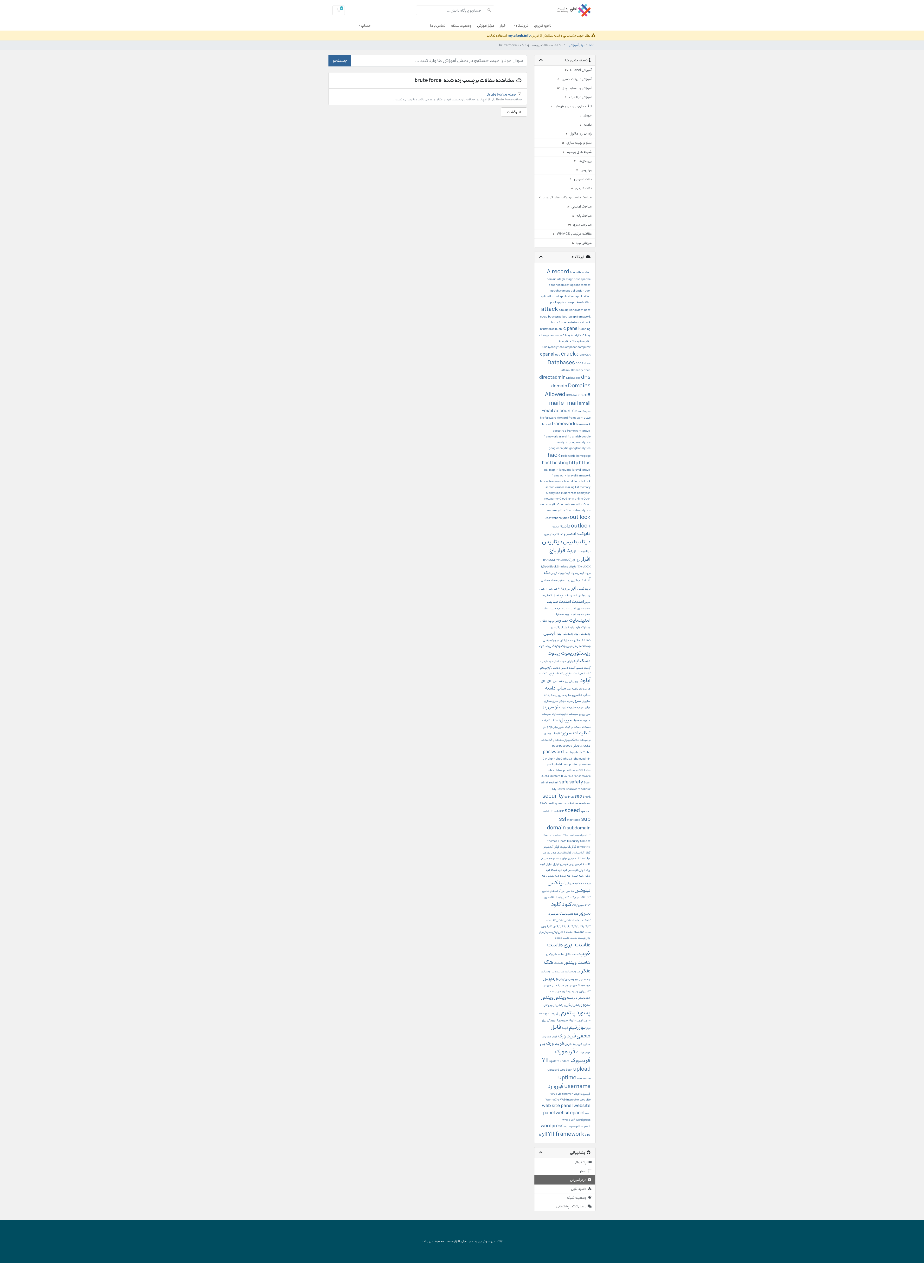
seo (578, 796)
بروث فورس (583, 573)
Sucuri (548, 835)
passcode (565, 745)
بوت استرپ (564, 580)
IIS (546, 469)
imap (551, 469)
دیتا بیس (572, 542)
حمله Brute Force (457, 96)
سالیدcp (549, 695)
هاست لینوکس (555, 954)
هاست (573, 938)
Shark (586, 796)
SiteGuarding (548, 803)
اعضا (592, 45)
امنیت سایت (558, 601)
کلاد (588, 897)
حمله (554, 580)
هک (548, 962)
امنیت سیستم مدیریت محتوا (573, 614)
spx (583, 811)
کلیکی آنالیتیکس (563, 926)
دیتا (586, 542)
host (547, 463)
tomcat (582, 846)
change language (550, 335)
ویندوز (560, 997)
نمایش (547, 932)
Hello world (568, 455)
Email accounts (558, 411)
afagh (561, 279)
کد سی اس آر (566, 890)
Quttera (555, 776)
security (553, 796)
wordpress (552, 1126)
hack (554, 455)
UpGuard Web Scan (559, 1069)
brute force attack (578, 322)
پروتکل (548, 1005)
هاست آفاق (571, 954)
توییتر (568, 739)
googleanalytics (579, 448)
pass (555, 745)
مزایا (587, 858)
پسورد (583, 1013)
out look (580, 517)
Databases (561, 363)
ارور (569, 588)
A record (558, 272)
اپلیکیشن (557, 627)
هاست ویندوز (577, 962)
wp (566, 1126)
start (570, 819)
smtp (561, 803)
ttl (588, 846)
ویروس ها (572, 991)
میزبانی (544, 858)
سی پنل (548, 707)
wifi (573, 1119)
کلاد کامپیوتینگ (564, 897)
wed (587, 1113)
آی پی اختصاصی (562, 681)
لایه (565, 869)
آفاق (549, 681)
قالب (587, 864)
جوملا (562, 661)
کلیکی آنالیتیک (554, 920)
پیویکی (551, 1020)
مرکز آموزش (485, 25)
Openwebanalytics (557, 518)
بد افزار (576, 551)
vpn (570, 1093)
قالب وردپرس (576, 864)
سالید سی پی (563, 695)
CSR (587, 354)
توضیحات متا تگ (580, 739)
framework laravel (578, 430)
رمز (576, 646)
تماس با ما (437, 25)
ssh (588, 811)
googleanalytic (559, 448)
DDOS (579, 363)
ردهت (571, 640)
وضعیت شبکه (461, 25)
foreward (551, 417)
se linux (585, 789)
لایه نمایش (552, 875)
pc (566, 752)
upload (581, 1069)
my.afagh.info (519, 36)
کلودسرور (553, 913)
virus (554, 1093)
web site (585, 1099)
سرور (577, 700)
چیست (582, 937)
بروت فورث (571, 573)
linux (577, 481)
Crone (580, 354)
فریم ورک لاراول (573, 1044)
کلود (566, 904)
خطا (588, 640)
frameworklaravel (555, 436)
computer (584, 347)
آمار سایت (553, 661)
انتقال (543, 620)
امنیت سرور (583, 608)
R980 (564, 776)
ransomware (582, 776)
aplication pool (580, 290)
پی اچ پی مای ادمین (575, 1020)
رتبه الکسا (584, 646)
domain (559, 386)
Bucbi (559, 329)
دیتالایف (585, 551)
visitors (563, 1093)
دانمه (555, 526)
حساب (365, 25)
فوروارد (556, 1086)
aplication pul (550, 296)
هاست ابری (577, 945)
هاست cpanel (562, 938)
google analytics (579, 442)
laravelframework (551, 481)
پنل (558, 1013)
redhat (543, 782)
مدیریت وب (549, 852)
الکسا (565, 620)
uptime (567, 1078)
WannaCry (552, 1099)
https (584, 463)
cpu (557, 354)
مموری (572, 858)
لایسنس (573, 869)
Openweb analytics (577, 510)
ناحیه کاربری (542, 25)
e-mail (569, 403)
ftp (569, 436)
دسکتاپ (558, 534)
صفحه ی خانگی (581, 745)
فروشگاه (521, 25)
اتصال (556, 595)
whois (566, 1119)
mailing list (572, 487)
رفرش (570, 661)
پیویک (559, 1020)
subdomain (578, 828)
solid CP (548, 811)
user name (583, 1078)
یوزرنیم (577, 1027)
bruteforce (547, 329)
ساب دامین (581, 694)
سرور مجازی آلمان (573, 707)
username (577, 1086)
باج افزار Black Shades (562, 566)
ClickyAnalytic (581, 341)
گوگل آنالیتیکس (581, 852)
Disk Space (573, 377)
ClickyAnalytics (552, 347)
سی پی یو (584, 713)
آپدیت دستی (583, 667)
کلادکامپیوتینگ (581, 905)
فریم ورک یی (552, 1043)
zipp (587, 1134)
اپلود (577, 627)
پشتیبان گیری (572, 1005)
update (564, 1061)
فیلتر (577, 1093)
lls (582, 481)
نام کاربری (546, 926)
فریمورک (565, 1052)
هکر (585, 971)
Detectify (577, 370)
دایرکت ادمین (577, 533)
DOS (569, 395)
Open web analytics (570, 504)
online (579, 498)
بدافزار (564, 550)
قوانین (564, 864)
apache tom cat (559, 284)
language (565, 469)
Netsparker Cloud (555, 498)
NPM (571, 498)
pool (565, 764)
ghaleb (576, 436)
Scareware (573, 789)
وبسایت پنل (584, 979)
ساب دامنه (555, 688)
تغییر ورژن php (555, 726)
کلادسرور (549, 897)
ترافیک (569, 726)
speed (572, 810)
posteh (573, 764)
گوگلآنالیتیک (564, 852)
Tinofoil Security (568, 841)
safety (576, 782)
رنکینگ (556, 646)
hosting (560, 463)
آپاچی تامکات (562, 673)
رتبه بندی (548, 640)
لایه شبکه (556, 869)
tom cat (585, 841)
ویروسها (572, 997)
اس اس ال (551, 588)
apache (585, 279)
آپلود (585, 680)
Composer (570, 347)
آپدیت (543, 661)
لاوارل (581, 869)
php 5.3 (579, 752)
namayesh (583, 492)
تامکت (577, 726)
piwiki (558, 764)
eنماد (587, 417)
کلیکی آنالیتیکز (581, 926)
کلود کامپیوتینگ (568, 913)
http (573, 463)
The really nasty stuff (576, 835)
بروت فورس (557, 573)
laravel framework (578, 475)
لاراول (556, 864)
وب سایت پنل (557, 972)
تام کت (546, 720)
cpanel (547, 354)
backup (564, 309)
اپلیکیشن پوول (564, 633)
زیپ (569, 688)
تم (544, 726)
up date (554, 1061)
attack (549, 309)
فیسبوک (585, 1093)
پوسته (551, 1013)
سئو (559, 707)
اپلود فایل (569, 627)
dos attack (579, 395)
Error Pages (582, 411)
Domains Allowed (567, 390)
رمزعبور (570, 646)
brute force (558, 322)
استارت (573, 595)
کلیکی (567, 920)
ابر (574, 588)
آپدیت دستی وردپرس (563, 667)
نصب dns (584, 932)
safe (564, 782)
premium (584, 764)
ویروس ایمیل (560, 985)
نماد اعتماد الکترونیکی (565, 932)
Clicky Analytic (572, 335)
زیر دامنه (577, 688)
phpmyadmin (581, 758)
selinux (569, 796)
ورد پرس (573, 979)
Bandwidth (576, 309)
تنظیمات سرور (576, 733)
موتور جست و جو (558, 858)
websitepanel (570, 1113)
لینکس (556, 883)
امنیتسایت (579, 620)
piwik (550, 764)
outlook (580, 526)
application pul (566, 302)
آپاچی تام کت (578, 673)
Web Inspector (569, 1099)
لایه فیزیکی (571, 883)
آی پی (575, 681)
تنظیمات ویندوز (553, 733)
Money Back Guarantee (561, 492)
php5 (559, 758)
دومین (548, 534)
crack (568, 354)
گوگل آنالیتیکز (551, 846)
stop (577, 819)
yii (544, 1134)
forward (562, 417)
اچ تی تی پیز (554, 620)
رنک (563, 646)
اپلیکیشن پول (582, 633)
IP (557, 469)
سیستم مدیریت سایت (565, 713)
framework (564, 424)
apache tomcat (580, 284)
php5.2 (568, 758)
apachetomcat (560, 290)
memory (585, 487)
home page (583, 455)
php (571, 752)
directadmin (552, 377)
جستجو (340, 60)
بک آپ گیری (577, 580)
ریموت (567, 653)
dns (585, 377)
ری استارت (545, 646)
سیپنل (566, 720)
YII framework (566, 1134)
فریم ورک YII (583, 1052)
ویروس (573, 985)
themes (552, 841)
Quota (545, 776)
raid (570, 776)
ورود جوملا (584, 985)
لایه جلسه (577, 875)
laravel (576, 469)
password (553, 752)
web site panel (557, 1105)
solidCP (559, 811)
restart (553, 782)
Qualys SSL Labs (579, 770)
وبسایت (545, 971)
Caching (584, 329)
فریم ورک (567, 1036)
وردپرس (550, 978)
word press (583, 1119)
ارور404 (562, 588)
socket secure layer (577, 803)
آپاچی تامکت (546, 673)
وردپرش (563, 979)
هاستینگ (559, 963)
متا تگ (581, 858)
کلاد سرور (579, 897)
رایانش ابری (560, 640)
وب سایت (570, 971)
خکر (578, 640)
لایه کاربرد (565, 875)
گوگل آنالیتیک (568, 846)
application (567, 296)
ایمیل (549, 633)
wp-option (576, 1126)
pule (566, 770)
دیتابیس (552, 542)
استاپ (564, 595)
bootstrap (555, 316)
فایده (565, 1027)
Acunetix (575, 272)
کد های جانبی (550, 890)
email (584, 403)
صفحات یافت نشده (552, 739)
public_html (554, 770)
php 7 (551, 758)
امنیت (578, 601)
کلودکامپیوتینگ (581, 920)
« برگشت (514, 112)
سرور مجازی (566, 700)
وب (579, 971)
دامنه (564, 526)
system (557, 835)
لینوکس (582, 890)
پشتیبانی (557, 1005)
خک (583, 640)
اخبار (503, 25)
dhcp (587, 370)
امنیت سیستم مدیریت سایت (559, 608)
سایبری (586, 700)
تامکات (586, 726)
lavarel (568, 481)
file (542, 417)
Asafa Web (583, 302)
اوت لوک (585, 627)
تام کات (555, 720)
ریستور (582, 653)
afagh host (573, 279)
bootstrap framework (576, 316)
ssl (562, 819)
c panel (571, 328)
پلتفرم (568, 1013)
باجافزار (544, 566)
